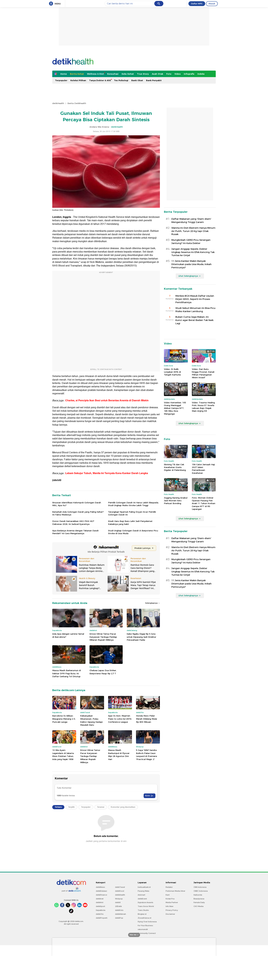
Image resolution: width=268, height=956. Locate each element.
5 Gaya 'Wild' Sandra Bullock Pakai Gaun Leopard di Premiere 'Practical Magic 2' (146, 754)
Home (63, 74)
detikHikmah (120, 914)
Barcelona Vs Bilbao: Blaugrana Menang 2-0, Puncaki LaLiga (64, 718)
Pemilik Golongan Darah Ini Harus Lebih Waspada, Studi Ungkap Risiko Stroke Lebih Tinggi (133, 504)
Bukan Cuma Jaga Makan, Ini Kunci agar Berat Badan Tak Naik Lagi (194, 320)
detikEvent (142, 899)
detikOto (100, 914)
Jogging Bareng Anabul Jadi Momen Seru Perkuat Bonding (175, 501)
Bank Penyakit (154, 80)
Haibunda (198, 895)
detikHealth (58, 103)
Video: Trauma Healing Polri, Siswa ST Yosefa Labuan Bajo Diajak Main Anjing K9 (203, 406)
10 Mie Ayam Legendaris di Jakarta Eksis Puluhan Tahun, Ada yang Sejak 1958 (63, 754)
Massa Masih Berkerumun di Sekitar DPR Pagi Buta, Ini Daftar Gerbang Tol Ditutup (66, 673)
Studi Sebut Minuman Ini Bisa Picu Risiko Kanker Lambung (195, 310)
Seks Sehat (128, 74)
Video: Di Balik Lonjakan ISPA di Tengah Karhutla (172, 372)
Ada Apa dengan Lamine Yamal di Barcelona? (68, 635)
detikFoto (119, 910)
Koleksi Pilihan (78, 80)
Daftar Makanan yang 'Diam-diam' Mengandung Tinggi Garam (191, 221)
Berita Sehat (77, 74)
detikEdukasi (101, 891)
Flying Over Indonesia (147, 922)
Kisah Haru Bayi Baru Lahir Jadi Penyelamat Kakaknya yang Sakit (130, 522)
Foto (168, 74)
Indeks (201, 74)
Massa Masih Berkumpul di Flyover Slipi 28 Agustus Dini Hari (119, 754)
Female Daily (199, 902)
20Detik (118, 906)
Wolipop (119, 899)
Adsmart (141, 895)
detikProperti (101, 918)
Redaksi (169, 887)
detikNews (100, 887)
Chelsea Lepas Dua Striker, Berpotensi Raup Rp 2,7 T (102, 672)
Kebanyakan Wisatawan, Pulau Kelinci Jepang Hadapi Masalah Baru (91, 720)
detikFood (119, 891)
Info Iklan (169, 906)
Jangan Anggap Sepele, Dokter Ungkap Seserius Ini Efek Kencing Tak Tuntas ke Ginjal (192, 252)
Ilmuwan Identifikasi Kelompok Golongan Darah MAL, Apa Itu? (76, 504)
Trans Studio (143, 910)
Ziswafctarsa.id (144, 918)
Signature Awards (145, 902)
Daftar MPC (197, 3)
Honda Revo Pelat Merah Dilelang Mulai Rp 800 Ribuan (146, 718)
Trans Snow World (146, 906)
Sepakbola (100, 910)
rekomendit (143, 929)
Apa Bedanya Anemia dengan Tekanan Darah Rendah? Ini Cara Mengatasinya (75, 532)
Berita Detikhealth (76, 103)
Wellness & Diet (95, 74)
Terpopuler (61, 80)
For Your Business (145, 925)
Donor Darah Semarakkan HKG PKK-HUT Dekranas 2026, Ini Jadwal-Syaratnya (73, 522)
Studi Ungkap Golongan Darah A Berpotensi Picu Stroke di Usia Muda (133, 532)
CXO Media (198, 906)
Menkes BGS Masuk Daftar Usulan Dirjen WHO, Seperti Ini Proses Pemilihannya (194, 299)
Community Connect (147, 933)
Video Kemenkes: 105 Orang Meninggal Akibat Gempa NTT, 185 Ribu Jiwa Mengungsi (175, 408)
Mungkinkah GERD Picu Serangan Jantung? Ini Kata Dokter (190, 242)
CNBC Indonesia (201, 891)
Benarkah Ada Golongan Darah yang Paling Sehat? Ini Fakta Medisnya (78, 513)
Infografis (189, 74)
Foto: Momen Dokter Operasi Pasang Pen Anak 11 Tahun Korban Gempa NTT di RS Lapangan (203, 503)
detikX (118, 902)
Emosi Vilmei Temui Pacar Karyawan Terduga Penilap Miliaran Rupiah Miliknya (103, 637)
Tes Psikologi (121, 80)
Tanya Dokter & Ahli (100, 80)
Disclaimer (170, 914)
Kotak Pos (170, 899)
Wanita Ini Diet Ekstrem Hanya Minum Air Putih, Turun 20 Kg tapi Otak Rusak (193, 231)
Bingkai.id (142, 914)
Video (177, 74)
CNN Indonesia (200, 887)
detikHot (99, 902)
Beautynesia (199, 899)
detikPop (119, 918)
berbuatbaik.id (144, 887)
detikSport (100, 906)
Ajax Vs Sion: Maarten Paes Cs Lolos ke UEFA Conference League (120, 718)
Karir (168, 895)
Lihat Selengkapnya (188, 276)
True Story (143, 74)
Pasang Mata (143, 891)
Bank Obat (137, 80)
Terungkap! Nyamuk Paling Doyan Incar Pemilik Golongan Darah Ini (132, 513)
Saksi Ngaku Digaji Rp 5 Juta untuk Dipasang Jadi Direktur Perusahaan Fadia (141, 637)
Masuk (212, 3)
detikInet (99, 899)
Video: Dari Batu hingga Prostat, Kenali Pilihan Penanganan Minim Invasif (203, 373)
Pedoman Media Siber (175, 891)
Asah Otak (157, 74)
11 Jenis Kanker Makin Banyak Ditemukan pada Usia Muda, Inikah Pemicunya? (191, 264)
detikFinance (101, 895)
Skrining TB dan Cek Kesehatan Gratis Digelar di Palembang (175, 467)
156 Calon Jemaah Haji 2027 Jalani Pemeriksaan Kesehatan (203, 468)
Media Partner (172, 902)
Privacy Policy (172, 910)
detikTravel (120, 887)
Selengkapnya (151, 603)
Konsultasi (112, 74)
